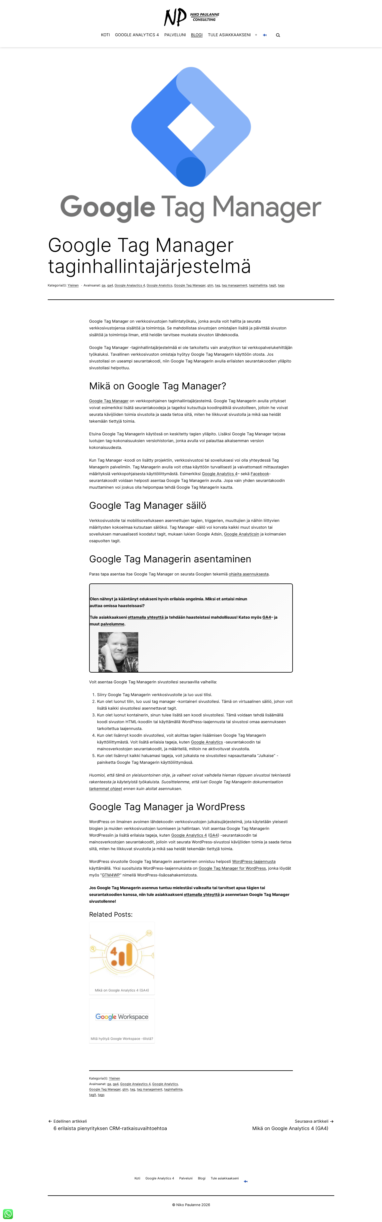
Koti (105, 34)
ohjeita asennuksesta (249, 574)
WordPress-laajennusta (254, 861)
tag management (234, 285)
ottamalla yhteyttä (146, 617)
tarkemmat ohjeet (105, 788)
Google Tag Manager (190, 285)
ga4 (110, 285)
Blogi (197, 34)
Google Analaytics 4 (130, 285)
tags (281, 285)
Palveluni (175, 34)
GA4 (266, 617)
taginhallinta (258, 285)
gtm (210, 285)
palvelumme (112, 624)
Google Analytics (159, 285)
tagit (272, 285)
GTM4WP (111, 875)
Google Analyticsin (241, 534)
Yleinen (73, 285)
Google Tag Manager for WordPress (232, 868)
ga (103, 285)
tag (217, 285)
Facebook (260, 473)
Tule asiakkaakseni (229, 34)
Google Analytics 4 (137, 34)
